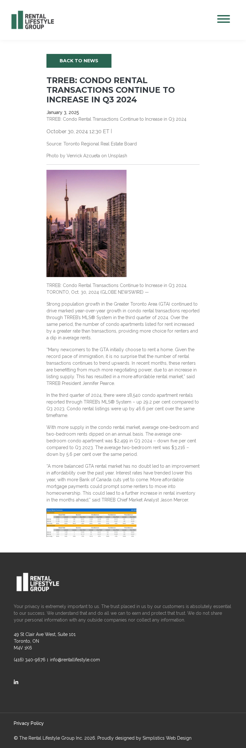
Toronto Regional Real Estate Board (100, 143)
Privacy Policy (29, 723)
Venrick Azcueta (83, 155)
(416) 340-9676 (29, 659)
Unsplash (117, 155)
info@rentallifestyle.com (75, 659)
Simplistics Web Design (167, 738)
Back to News (79, 61)
